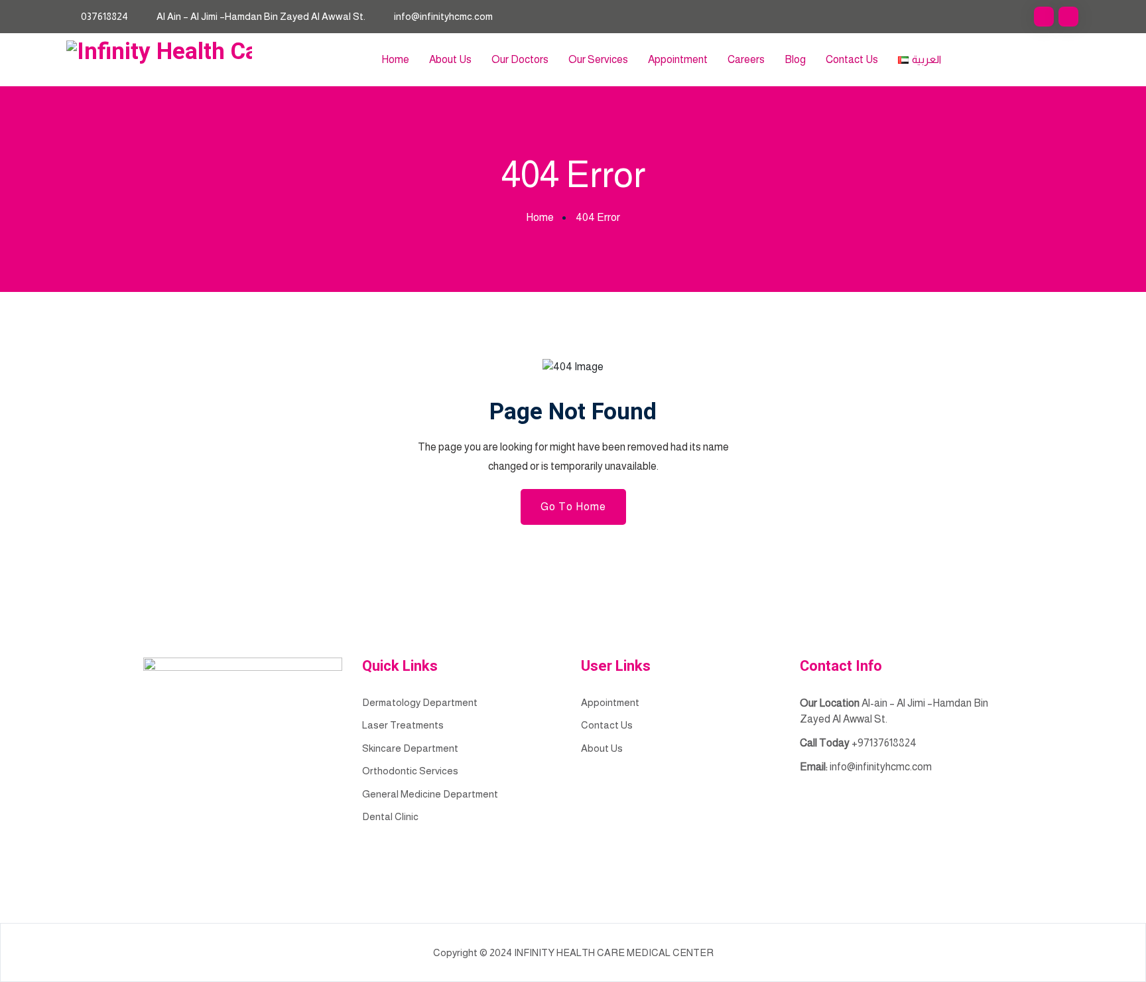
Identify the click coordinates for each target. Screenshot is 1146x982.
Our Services (598, 59)
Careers (746, 59)
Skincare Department (410, 748)
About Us (450, 59)
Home (395, 59)
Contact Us (852, 59)
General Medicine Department (430, 794)
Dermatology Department (420, 702)
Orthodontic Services (410, 770)
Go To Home (573, 506)
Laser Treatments (403, 725)
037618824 (104, 16)
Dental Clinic (390, 816)
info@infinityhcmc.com (443, 16)
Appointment (678, 59)
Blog (795, 59)
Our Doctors (519, 59)
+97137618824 (884, 742)
